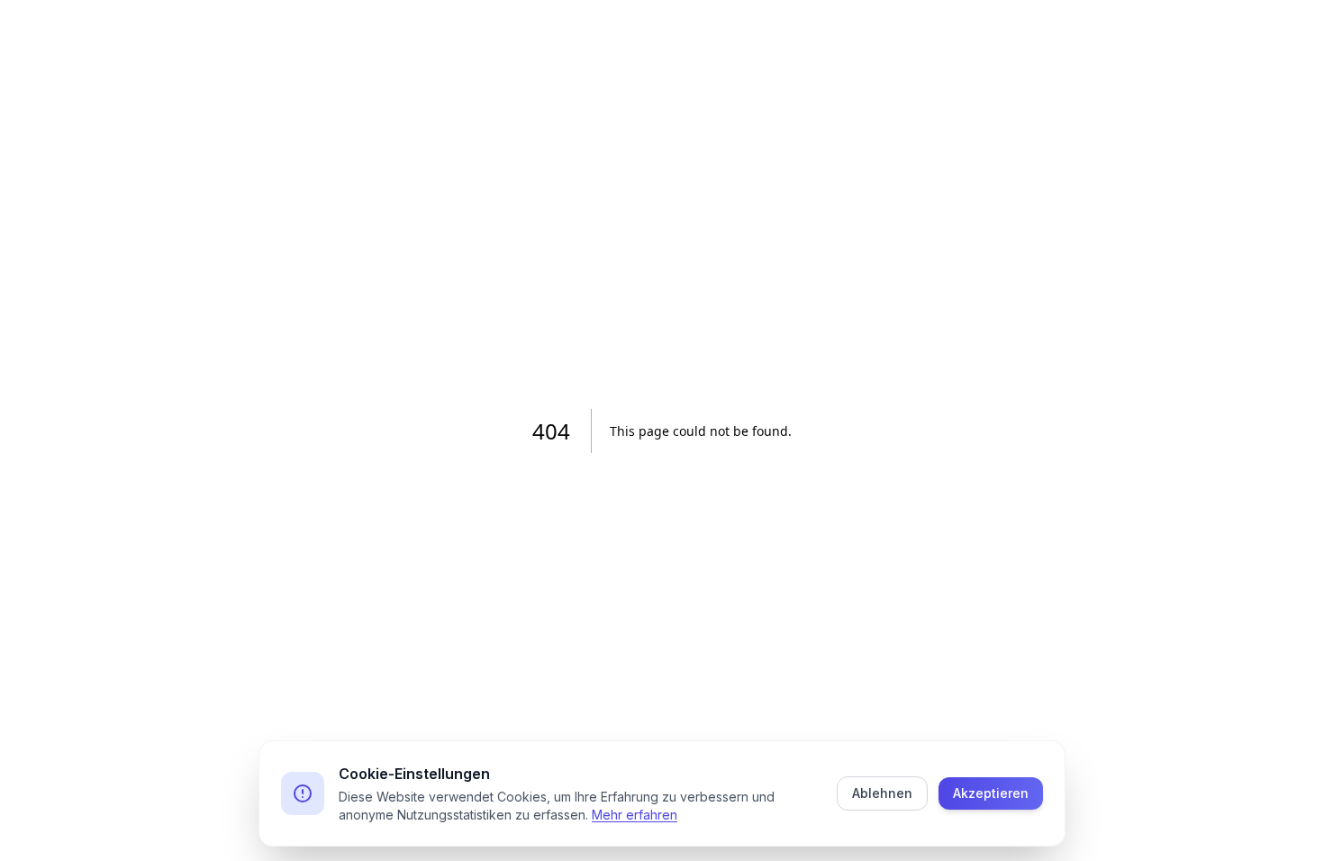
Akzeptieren (991, 793)
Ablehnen (882, 793)
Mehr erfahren (634, 814)
